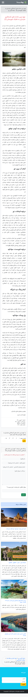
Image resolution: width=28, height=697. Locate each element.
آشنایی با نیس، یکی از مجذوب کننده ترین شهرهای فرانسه (15, 634)
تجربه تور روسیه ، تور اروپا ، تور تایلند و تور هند (16, 529)
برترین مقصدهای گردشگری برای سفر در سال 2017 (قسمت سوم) (15, 601)
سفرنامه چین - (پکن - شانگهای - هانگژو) (17, 562)
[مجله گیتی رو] (21, 2)
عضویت (23, 684)
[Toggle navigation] (3, 2)
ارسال (23, 495)
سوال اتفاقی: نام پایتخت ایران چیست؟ (16, 487)
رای (24, 441)
